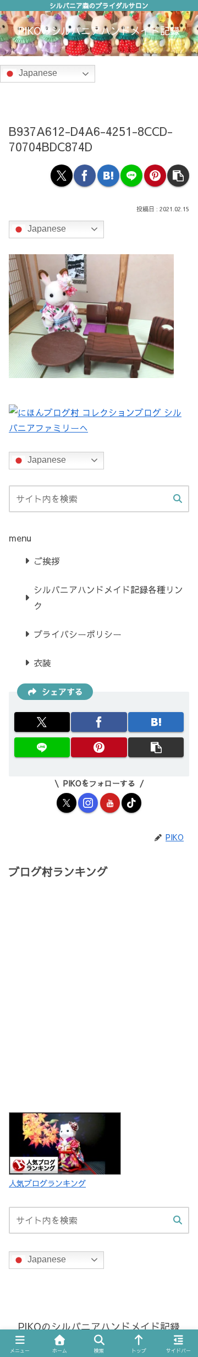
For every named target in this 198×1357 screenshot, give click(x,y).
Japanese (36, 73)
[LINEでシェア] (131, 176)
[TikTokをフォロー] (131, 803)
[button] (178, 176)
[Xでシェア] (62, 176)
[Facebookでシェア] (85, 176)
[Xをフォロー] (66, 803)
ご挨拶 (47, 561)
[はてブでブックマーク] (108, 176)
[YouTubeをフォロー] (110, 803)
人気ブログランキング (47, 1183)
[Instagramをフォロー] (88, 803)
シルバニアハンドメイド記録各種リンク (108, 597)
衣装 (42, 662)
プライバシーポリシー (78, 634)
